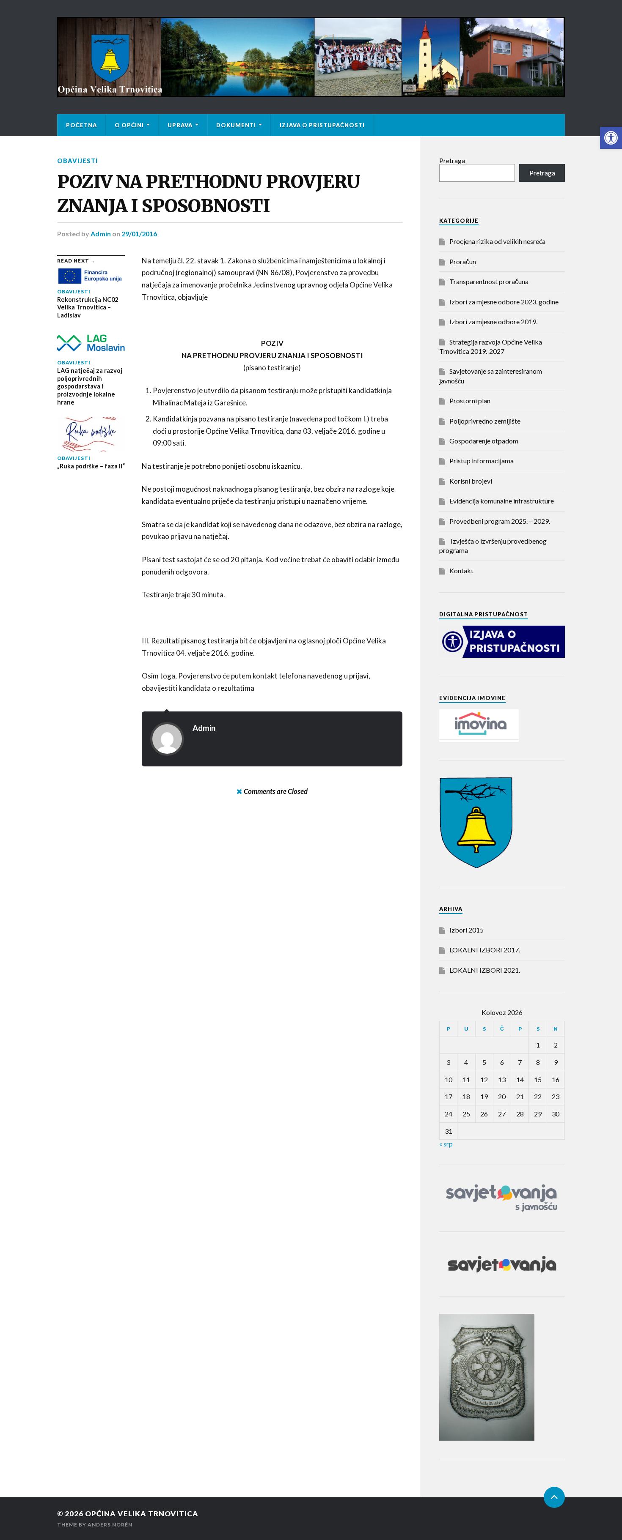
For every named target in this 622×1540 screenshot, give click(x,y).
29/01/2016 (139, 234)
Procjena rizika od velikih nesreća (497, 241)
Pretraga (452, 160)
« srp (446, 1144)
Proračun (462, 261)
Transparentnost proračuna (488, 281)
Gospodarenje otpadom (483, 441)
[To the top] (554, 1497)
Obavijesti (77, 160)
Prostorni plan (469, 401)
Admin (101, 234)
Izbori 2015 (466, 930)
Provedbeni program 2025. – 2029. (499, 521)
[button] (611, 138)
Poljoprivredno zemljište (484, 421)
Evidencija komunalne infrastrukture (501, 501)
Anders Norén (110, 1524)
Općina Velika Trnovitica (141, 1513)
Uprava (180, 125)
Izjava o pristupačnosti (322, 125)
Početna (81, 125)
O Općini (129, 125)
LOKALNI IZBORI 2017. (484, 950)
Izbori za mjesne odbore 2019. (493, 321)
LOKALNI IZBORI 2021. (484, 970)
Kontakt (461, 570)
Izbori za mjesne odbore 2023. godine (504, 302)
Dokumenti (236, 125)
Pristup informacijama (481, 461)
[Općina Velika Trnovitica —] (311, 57)
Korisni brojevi (470, 481)
